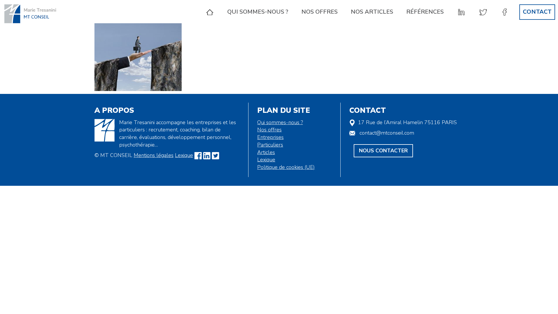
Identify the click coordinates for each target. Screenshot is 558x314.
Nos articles (372, 12)
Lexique (184, 155)
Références (425, 12)
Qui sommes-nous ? (257, 12)
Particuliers (270, 144)
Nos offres (319, 12)
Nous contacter (383, 150)
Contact (537, 12)
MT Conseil (33, 13)
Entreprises (270, 137)
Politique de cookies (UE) (286, 167)
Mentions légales (154, 155)
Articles (266, 152)
